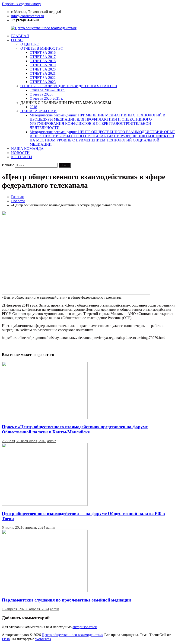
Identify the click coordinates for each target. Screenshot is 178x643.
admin (51, 441)
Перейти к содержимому (21, 4)
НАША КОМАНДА (27, 148)
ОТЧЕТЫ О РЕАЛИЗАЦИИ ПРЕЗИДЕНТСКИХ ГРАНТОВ (68, 86)
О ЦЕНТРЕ (29, 44)
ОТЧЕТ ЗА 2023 (43, 82)
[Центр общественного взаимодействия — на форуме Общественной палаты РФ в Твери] (45, 504)
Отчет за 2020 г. (42, 94)
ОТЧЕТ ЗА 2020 (43, 69)
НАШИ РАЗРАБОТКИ (38, 111)
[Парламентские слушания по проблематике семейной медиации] (45, 591)
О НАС (17, 40)
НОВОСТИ (20, 153)
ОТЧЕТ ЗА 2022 (43, 78)
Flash (6, 639)
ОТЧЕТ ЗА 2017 (43, 57)
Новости (18, 201)
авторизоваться (85, 627)
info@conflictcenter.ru (27, 16)
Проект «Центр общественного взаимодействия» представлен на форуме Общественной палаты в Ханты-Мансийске (75, 429)
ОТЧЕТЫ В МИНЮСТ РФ (42, 48)
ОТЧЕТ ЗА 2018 (43, 61)
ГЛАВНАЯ (20, 36)
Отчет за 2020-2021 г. (46, 98)
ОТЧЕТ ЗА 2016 (43, 52)
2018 (33, 107)
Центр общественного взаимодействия (72, 635)
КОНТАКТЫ (21, 157)
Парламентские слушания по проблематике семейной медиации (66, 600)
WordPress (43, 639)
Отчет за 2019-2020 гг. (47, 90)
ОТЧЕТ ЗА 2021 (43, 73)
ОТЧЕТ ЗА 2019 (43, 65)
